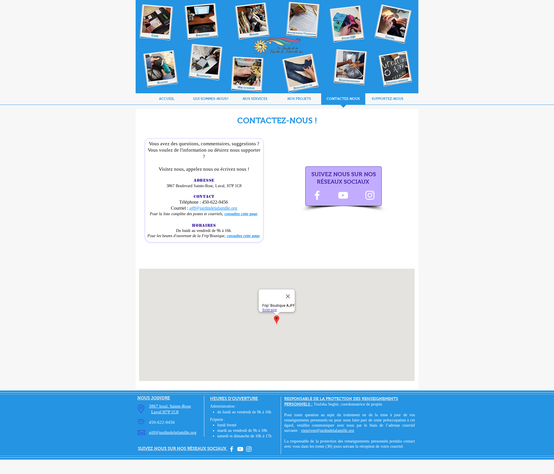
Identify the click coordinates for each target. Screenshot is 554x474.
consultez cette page (240, 214)
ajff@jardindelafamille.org (213, 208)
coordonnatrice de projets (361, 404)
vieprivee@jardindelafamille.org (327, 430)
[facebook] (231, 449)
